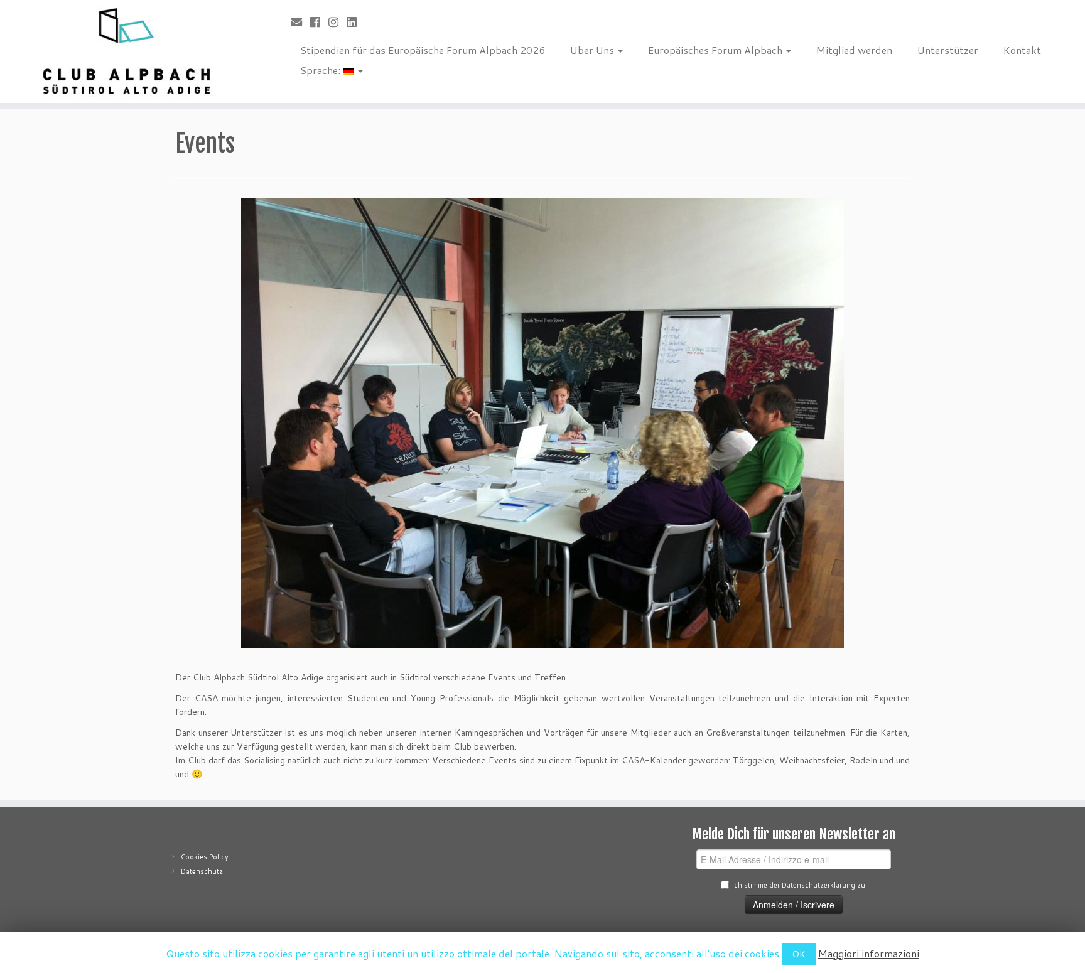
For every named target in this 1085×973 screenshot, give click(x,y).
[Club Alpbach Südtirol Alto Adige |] (125, 51)
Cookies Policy (205, 857)
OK (799, 954)
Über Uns (593, 50)
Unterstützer (947, 50)
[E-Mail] (300, 22)
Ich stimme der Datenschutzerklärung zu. (799, 885)
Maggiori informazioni (868, 953)
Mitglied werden (854, 50)
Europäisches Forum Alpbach (716, 50)
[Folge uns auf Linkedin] (356, 22)
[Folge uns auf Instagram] (337, 22)
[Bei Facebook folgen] (319, 22)
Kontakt (1022, 50)
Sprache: (321, 70)
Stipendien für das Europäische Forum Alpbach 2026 (422, 50)
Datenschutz (202, 871)
